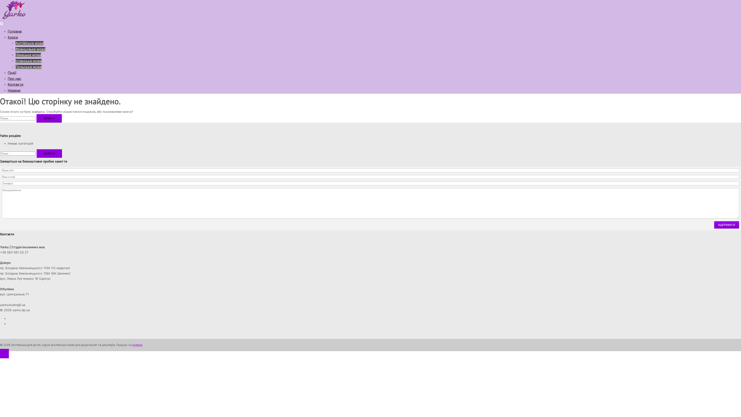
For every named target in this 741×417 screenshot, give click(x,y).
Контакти (15, 84)
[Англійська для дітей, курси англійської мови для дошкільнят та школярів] (14, 18)
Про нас (14, 79)
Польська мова (28, 67)
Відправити (726, 224)
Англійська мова (29, 43)
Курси (13, 37)
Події (12, 73)
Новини (14, 90)
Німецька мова (28, 55)
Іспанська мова (28, 61)
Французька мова (30, 49)
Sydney (137, 345)
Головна (15, 31)
